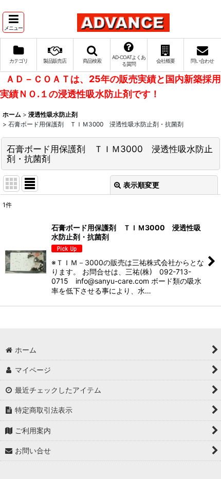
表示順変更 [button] (141, 184)
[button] (13, 22)
